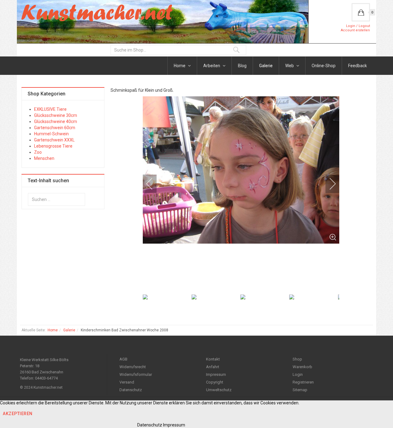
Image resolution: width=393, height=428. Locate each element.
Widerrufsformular (135, 374)
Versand (126, 382)
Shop (297, 359)
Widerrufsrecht (132, 366)
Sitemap (300, 390)
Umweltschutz (219, 390)
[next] (328, 184)
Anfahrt (212, 366)
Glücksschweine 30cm (55, 115)
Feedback (357, 65)
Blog (242, 65)
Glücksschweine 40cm (55, 121)
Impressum (216, 374)
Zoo (38, 152)
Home (180, 65)
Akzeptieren (18, 413)
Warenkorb (302, 366)
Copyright (214, 382)
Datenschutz (130, 390)
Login (298, 374)
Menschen (44, 158)
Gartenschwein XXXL (54, 139)
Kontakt (213, 359)
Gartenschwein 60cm (54, 127)
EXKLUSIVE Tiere (50, 109)
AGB (123, 359)
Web (290, 65)
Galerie (266, 65)
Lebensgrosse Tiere (53, 146)
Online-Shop (324, 65)
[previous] (153, 184)
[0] (361, 12)
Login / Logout (358, 26)
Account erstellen (355, 30)
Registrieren (303, 382)
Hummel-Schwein (51, 133)
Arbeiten (212, 65)
